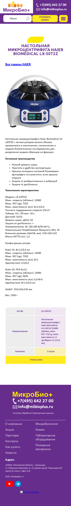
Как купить (12, 447)
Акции (9, 429)
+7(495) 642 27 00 (53, 5)
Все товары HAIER (18, 64)
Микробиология (47, 424)
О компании (13, 424)
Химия (40, 429)
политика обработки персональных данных (33, 413)
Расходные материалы (43, 447)
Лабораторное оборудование (45, 437)
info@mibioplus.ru (54, 9)
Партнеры (12, 435)
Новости (11, 453)
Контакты (11, 441)
